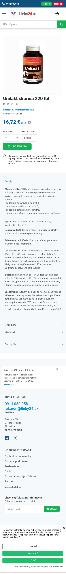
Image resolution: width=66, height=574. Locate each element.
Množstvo (8, 131)
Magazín (58, 4)
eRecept (46, 4)
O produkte (10, 325)
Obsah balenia (29, 131)
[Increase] (17, 137)
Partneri (9, 481)
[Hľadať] (61, 24)
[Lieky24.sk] (22, 14)
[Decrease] (6, 137)
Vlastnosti (10, 332)
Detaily (8, 181)
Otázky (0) (10, 344)
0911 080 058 (16, 404)
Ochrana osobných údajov (20, 476)
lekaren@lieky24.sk (21, 408)
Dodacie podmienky (17, 461)
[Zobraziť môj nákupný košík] (59, 14)
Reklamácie (12, 466)
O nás (8, 471)
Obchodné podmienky (18, 456)
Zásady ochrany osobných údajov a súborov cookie (39, 567)
